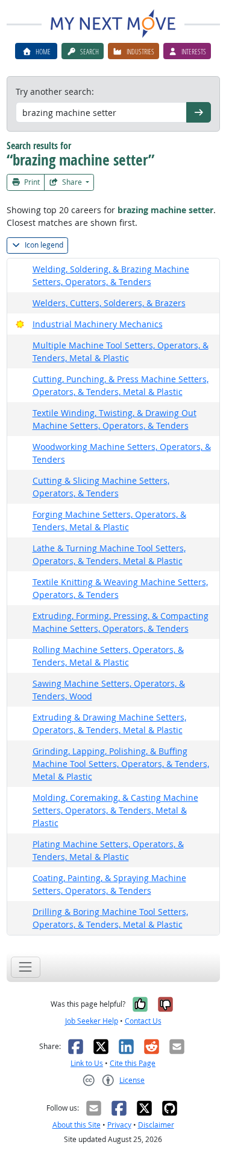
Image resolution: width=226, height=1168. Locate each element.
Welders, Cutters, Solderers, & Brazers (109, 303)
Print (31, 182)
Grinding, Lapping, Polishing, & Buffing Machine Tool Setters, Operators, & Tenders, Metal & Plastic (121, 763)
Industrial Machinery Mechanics (98, 324)
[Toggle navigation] (25, 967)
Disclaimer (156, 1125)
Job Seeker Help (91, 1021)
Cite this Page (132, 1063)
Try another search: (55, 91)
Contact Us (143, 1021)
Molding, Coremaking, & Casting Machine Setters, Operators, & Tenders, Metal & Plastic (115, 810)
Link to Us (87, 1063)
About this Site (76, 1125)
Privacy (119, 1125)
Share (72, 182)
